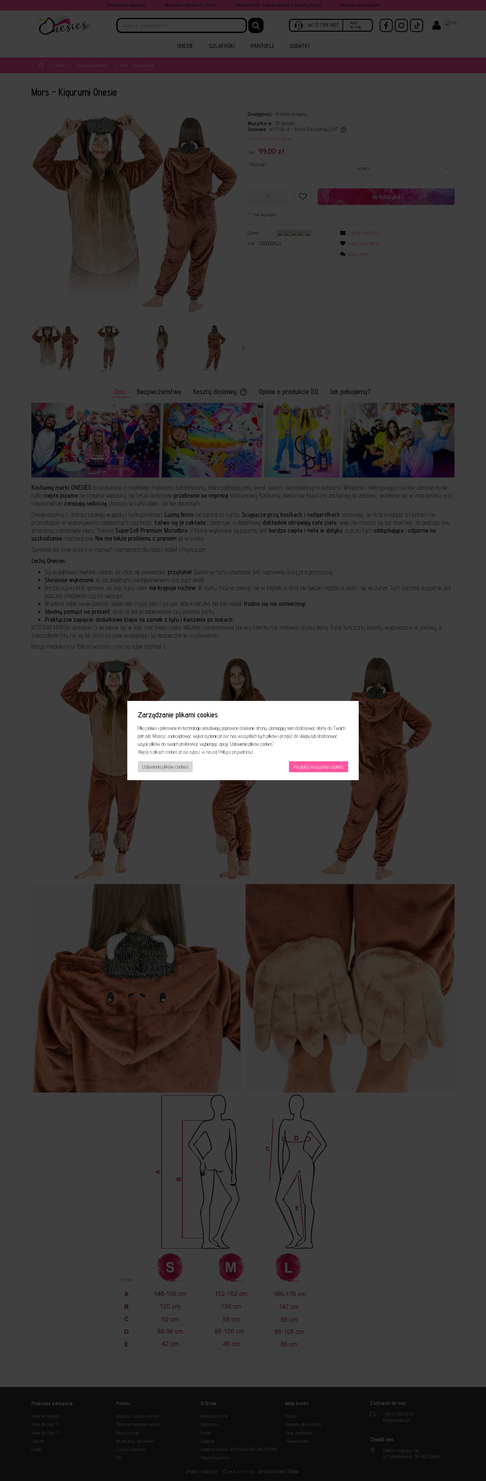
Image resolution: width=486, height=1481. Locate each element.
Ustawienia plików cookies (165, 767)
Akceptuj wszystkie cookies (318, 767)
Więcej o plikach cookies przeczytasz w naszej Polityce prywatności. (195, 752)
